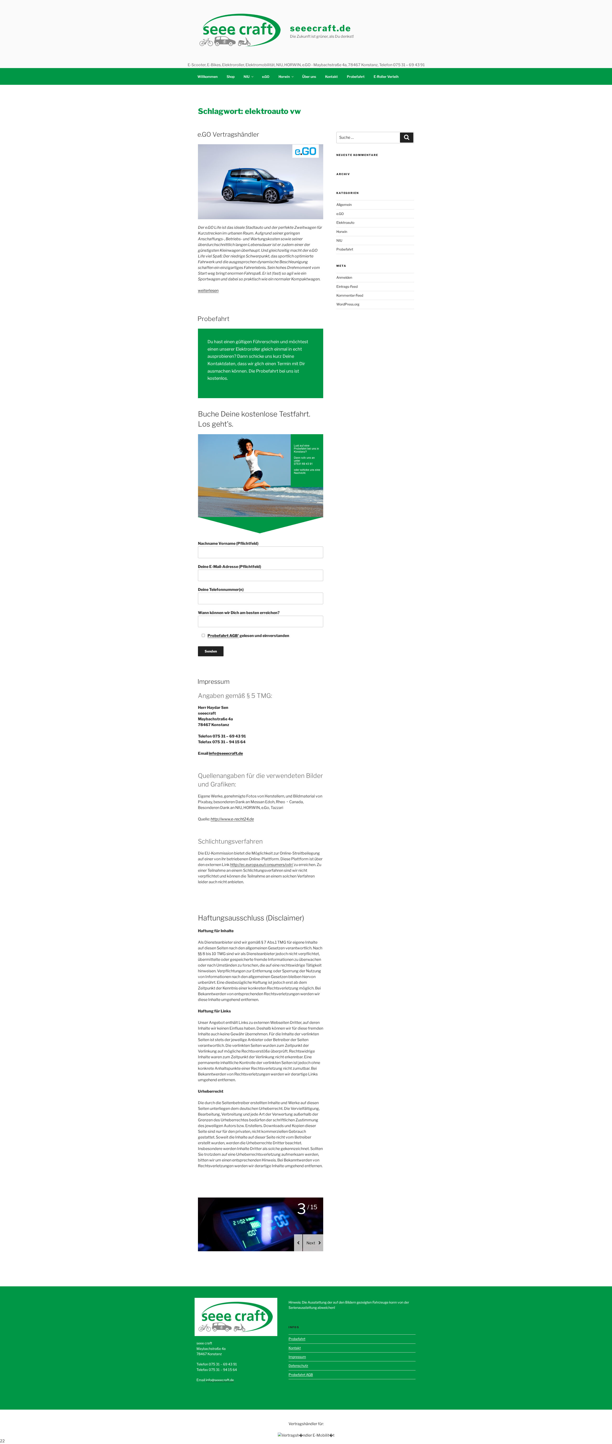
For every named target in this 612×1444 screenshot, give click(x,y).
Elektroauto (345, 222)
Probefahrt (356, 77)
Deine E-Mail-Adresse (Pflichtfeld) (229, 566)
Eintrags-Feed (347, 286)
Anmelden (344, 277)
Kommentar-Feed (349, 295)
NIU (247, 77)
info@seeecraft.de (226, 753)
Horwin (284, 77)
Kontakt (331, 77)
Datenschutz (298, 1366)
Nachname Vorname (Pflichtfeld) (228, 543)
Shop (231, 77)
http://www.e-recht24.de (232, 819)
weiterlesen (208, 290)
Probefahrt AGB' (223, 635)
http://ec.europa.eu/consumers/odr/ (261, 864)
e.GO (265, 77)
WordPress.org (347, 304)
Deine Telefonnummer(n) (221, 589)
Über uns (309, 77)
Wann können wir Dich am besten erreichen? (239, 612)
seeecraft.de (320, 28)
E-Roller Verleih (386, 77)
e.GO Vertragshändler (228, 134)
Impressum (213, 681)
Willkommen (207, 77)
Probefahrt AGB (301, 1375)
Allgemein (344, 205)
